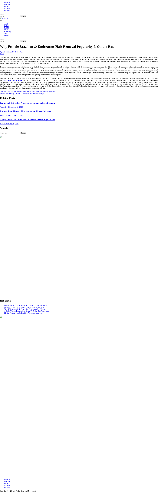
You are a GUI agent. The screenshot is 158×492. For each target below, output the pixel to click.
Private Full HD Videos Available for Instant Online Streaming (27, 103)
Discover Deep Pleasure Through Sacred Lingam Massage (25, 111)
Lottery (6, 35)
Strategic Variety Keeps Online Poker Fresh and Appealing (24, 307)
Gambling (7, 31)
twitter (6, 6)
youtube (7, 8)
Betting (6, 26)
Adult (6, 24)
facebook (7, 4)
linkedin (7, 3)
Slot (5, 33)
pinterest (7, 10)
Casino (6, 28)
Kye (21, 52)
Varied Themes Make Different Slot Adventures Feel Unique (24, 309)
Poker (6, 30)
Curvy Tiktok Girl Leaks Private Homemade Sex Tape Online (27, 119)
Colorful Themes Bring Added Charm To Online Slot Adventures (26, 311)
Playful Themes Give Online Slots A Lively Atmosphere (23, 313)
